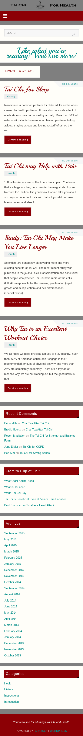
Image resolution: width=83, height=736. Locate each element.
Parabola (40, 730)
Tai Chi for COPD (33, 446)
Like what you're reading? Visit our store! (41, 53)
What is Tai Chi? (14, 487)
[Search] (73, 34)
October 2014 (12, 582)
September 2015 (14, 533)
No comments (70, 84)
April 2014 (10, 618)
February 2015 (13, 557)
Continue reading (18, 140)
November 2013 (14, 649)
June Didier (11, 446)
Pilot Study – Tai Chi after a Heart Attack (29, 505)
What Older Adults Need (19, 480)
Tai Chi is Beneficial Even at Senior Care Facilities (35, 499)
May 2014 (10, 612)
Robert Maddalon (14, 435)
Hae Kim (9, 452)
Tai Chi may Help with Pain (40, 166)
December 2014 (14, 570)
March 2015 (11, 551)
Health (11, 173)
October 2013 (12, 655)
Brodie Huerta (12, 429)
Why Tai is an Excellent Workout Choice (35, 333)
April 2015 (10, 545)
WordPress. (58, 730)
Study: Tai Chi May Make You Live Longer (38, 242)
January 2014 (12, 637)
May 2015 (10, 539)
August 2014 (12, 594)
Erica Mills (10, 423)
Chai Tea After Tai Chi (35, 423)
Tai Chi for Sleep (26, 89)
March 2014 (11, 625)
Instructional (11, 695)
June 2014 (10, 606)
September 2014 (14, 588)
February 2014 (13, 631)
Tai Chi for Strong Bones (35, 452)
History (11, 96)
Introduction (11, 701)
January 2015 (12, 563)
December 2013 (14, 643)
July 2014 (10, 600)
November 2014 (14, 576)
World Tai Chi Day (15, 493)
